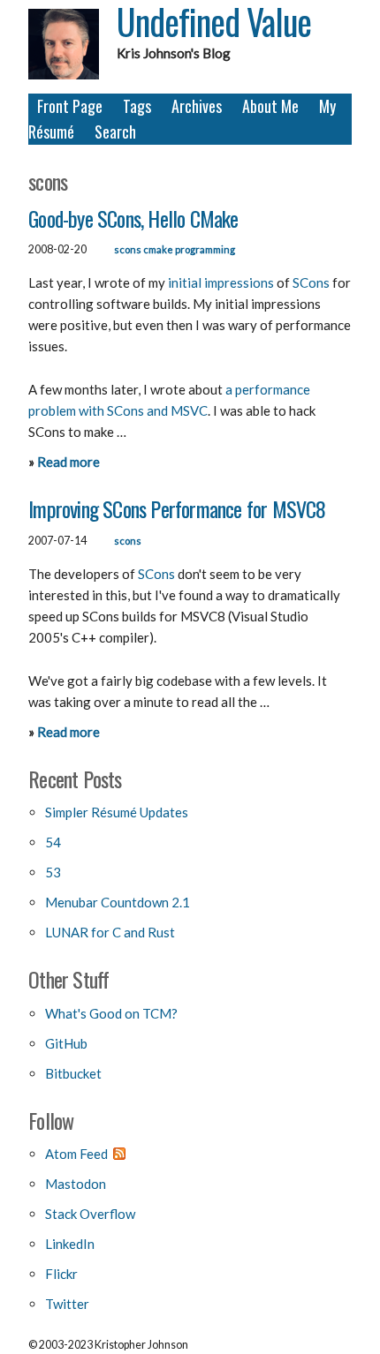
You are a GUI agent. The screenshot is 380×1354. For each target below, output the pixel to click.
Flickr (61, 1274)
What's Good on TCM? (111, 1013)
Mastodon (75, 1184)
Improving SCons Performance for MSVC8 (176, 508)
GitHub (66, 1043)
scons (127, 249)
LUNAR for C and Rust (110, 932)
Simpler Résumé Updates (116, 812)
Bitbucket (73, 1073)
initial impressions (221, 282)
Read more (68, 462)
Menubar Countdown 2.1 (117, 902)
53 (53, 872)
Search (115, 131)
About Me (270, 105)
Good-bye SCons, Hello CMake (133, 218)
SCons (311, 282)
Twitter (67, 1304)
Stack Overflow (90, 1214)
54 (53, 842)
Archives (196, 105)
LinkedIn (70, 1244)
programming (205, 249)
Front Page (70, 105)
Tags (137, 105)
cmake (158, 249)
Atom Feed (76, 1154)
